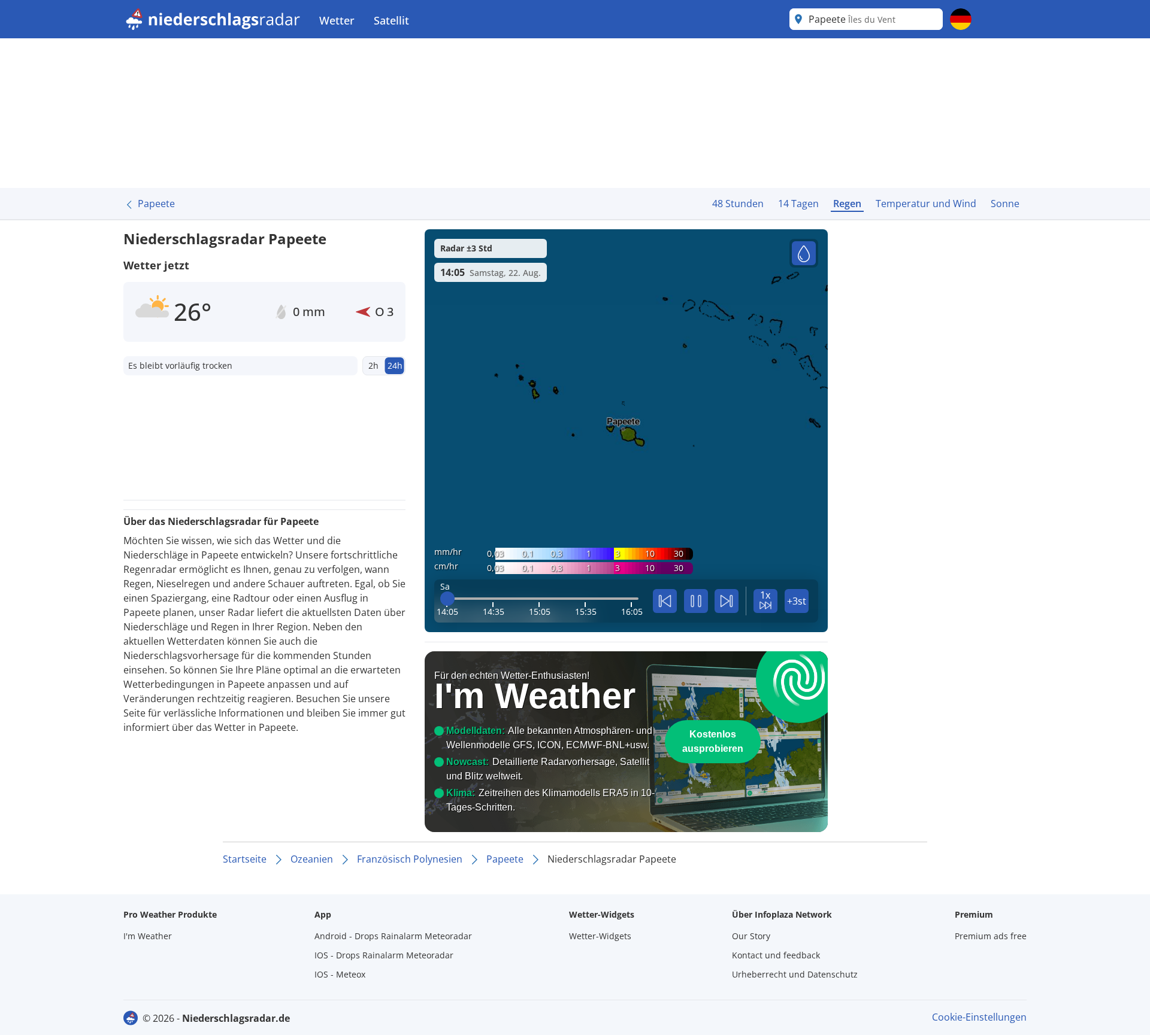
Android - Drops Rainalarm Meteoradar (393, 936)
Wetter (337, 20)
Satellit (391, 20)
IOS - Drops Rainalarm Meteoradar (383, 955)
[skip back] (665, 601)
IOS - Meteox (339, 974)
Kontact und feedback (776, 955)
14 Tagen (798, 203)
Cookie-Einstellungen (979, 1017)
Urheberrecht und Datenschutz (795, 974)
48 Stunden (738, 203)
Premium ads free (991, 936)
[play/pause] (696, 601)
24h (395, 365)
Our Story (751, 936)
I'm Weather (147, 936)
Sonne (1005, 203)
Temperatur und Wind (926, 203)
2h (373, 365)
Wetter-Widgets (600, 936)
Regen (847, 203)
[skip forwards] (727, 601)
